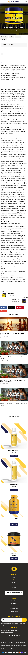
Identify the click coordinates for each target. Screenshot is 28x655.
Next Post (25, 297)
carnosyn (18, 36)
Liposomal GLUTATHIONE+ (14, 450)
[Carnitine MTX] (14, 504)
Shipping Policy (14, 606)
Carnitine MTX (14, 519)
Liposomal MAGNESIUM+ (14, 484)
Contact (14, 587)
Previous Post (3, 291)
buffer (11, 36)
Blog (14, 579)
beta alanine (4, 36)
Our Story (14, 582)
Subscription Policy (14, 608)
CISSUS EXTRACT (16, 299)
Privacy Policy (14, 600)
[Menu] (2, 2)
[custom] (7, 635)
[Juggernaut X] (14, 539)
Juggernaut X (14, 553)
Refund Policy (14, 603)
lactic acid (3, 39)
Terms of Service (14, 611)
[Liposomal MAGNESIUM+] (14, 470)
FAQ (14, 585)
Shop (14, 577)
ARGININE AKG (11, 293)
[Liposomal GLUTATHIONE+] (14, 436)
